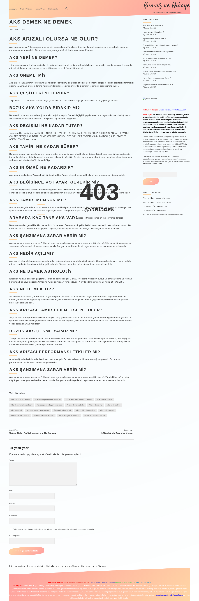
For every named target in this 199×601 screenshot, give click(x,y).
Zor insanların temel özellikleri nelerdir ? (158, 58)
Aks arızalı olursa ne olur (20, 400)
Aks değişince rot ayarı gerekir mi (49, 405)
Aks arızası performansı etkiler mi (47, 400)
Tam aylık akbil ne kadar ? (153, 25)
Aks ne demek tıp (95, 405)
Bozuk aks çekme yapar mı (69, 415)
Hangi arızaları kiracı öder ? (153, 32)
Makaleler (20, 393)
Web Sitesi (13, 516)
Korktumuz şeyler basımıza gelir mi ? (157, 65)
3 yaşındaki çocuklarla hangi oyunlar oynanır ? (160, 45)
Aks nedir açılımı (113, 405)
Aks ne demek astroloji (75, 405)
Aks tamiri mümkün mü (62, 410)
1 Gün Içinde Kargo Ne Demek (117, 433)
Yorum (11, 460)
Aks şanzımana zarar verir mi (38, 410)
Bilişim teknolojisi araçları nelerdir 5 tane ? (158, 84)
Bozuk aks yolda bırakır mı (94, 415)
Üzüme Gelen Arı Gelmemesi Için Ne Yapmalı (32, 433)
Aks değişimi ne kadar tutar (21, 405)
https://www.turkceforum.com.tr (24, 566)
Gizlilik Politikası (26, 9)
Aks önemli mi (16, 410)
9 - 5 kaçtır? (14, 536)
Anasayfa (12, 9)
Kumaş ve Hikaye (167, 6)
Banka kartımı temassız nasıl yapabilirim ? (159, 52)
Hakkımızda (53, 9)
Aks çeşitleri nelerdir (104, 400)
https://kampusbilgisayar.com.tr (82, 566)
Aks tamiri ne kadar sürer (85, 410)
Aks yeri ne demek (107, 410)
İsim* (11, 491)
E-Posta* (12, 503)
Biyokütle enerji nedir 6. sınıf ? (154, 39)
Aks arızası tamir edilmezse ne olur (78, 400)
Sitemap (102, 566)
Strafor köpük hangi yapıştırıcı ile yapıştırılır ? (160, 71)
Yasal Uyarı (40, 9)
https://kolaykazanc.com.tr (53, 566)
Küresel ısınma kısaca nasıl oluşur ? (157, 78)
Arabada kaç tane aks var (44, 415)
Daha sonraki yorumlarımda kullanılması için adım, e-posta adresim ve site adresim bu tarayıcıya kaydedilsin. (54, 529)
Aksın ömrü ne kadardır (20, 415)
